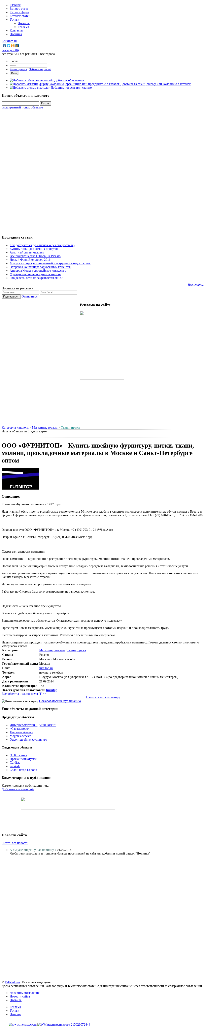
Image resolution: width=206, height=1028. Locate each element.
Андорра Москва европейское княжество (38, 270)
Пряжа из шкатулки (23, 759)
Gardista (15, 762)
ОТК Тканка (18, 755)
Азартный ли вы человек (27, 252)
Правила (24, 23)
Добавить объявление (24, 992)
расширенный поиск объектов (22, 107)
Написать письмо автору (103, 697)
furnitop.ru (46, 668)
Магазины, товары (45, 427)
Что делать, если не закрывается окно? (36, 278)
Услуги (14, 19)
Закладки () (10, 50)
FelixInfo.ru (9, 41)
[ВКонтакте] (4, 45)
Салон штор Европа (23, 770)
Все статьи (196, 284)
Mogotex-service (20, 736)
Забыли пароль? (40, 69)
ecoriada (15, 766)
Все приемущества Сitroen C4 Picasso (35, 256)
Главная (15, 5)
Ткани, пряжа (76, 650)
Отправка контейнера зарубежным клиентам (40, 267)
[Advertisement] (103, 169)
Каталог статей (20, 16)
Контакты (16, 30)
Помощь (15, 1014)
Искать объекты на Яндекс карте (24, 431)
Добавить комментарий (18, 789)
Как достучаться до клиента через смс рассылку (42, 245)
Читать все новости (15, 843)
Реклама (23, 26)
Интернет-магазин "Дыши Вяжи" (33, 725)
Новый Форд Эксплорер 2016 (30, 259)
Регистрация (18, 69)
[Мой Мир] (17, 45)
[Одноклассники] (13, 45)
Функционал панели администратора (35, 274)
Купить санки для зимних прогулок (34, 248)
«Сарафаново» (20, 728)
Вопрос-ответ (19, 8)
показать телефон (51, 672)
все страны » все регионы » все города (28, 54)
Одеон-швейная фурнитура (28, 739)
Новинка (16, 34)
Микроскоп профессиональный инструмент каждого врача (50, 263)
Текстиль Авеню (21, 732)
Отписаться (29, 296)
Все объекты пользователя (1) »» (24, 693)
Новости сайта (20, 996)
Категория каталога (15, 427)
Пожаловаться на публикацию (60, 701)
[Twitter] (9, 45)
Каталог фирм (19, 12)
